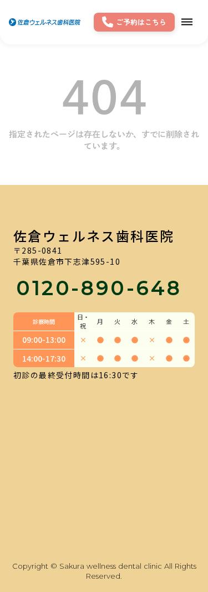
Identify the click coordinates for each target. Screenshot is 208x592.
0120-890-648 (98, 288)
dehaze (187, 22)
